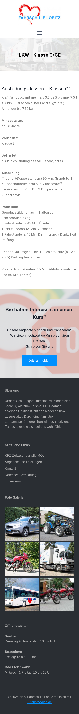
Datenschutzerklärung (20, 475)
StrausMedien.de (39, 702)
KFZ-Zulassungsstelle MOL (24, 455)
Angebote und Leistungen (23, 462)
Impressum (13, 481)
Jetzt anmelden (39, 360)
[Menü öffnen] (39, 33)
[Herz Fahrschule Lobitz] (39, 14)
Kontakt (10, 468)
